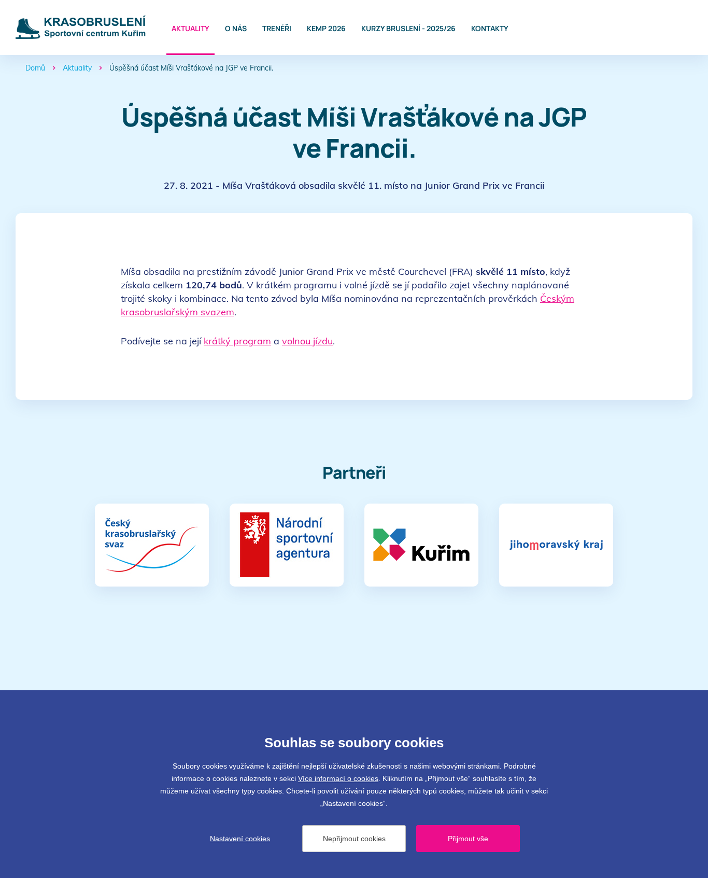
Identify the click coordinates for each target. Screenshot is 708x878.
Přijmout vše (468, 838)
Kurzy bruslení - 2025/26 (408, 28)
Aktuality (190, 28)
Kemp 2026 (326, 28)
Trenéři (276, 28)
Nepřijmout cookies (354, 838)
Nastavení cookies (240, 838)
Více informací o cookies (338, 778)
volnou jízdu (307, 341)
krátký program (237, 341)
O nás (236, 28)
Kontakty (489, 28)
